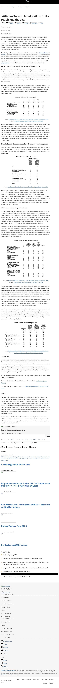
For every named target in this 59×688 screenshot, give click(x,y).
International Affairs (6, 601)
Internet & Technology (7, 628)
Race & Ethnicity (5, 607)
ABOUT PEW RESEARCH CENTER (8, 670)
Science (3, 625)
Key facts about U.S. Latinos (14, 545)
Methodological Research (7, 635)
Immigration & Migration (10, 439)
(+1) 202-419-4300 (5, 593)
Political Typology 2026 (10, 555)
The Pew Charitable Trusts (6, 674)
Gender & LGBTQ (5, 617)
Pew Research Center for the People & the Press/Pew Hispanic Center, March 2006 (28, 119)
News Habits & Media (6, 631)
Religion (27, 439)
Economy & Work (5, 622)
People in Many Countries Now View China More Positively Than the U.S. (25, 568)
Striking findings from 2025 (14, 526)
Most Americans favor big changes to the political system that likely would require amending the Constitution (26, 563)
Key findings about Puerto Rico (15, 464)
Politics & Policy (5, 597)
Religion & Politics (33, 439)
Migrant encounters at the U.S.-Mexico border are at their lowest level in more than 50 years (25, 484)
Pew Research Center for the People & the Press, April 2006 (28, 121)
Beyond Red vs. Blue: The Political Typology (16, 572)
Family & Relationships (7, 619)
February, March (43, 52)
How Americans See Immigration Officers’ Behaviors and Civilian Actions (25, 505)
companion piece (5, 63)
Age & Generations (6, 613)
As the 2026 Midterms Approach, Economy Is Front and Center (22, 559)
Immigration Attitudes (20, 439)
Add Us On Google (6, 27)
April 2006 (3, 54)
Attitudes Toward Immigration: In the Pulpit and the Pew (17, 577)
